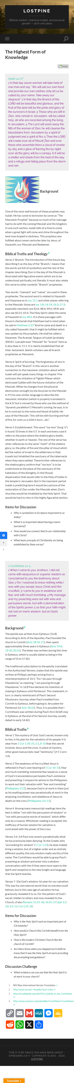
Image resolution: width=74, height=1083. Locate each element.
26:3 (55, 304)
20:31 (16, 650)
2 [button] (49, 252)
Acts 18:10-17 (35, 642)
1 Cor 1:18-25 (26, 743)
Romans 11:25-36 (33, 902)
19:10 (8, 650)
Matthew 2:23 (25, 325)
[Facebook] (3, 535)
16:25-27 (50, 902)
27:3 (62, 304)
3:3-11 (13, 906)
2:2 (37, 743)
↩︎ (56, 985)
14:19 (48, 304)
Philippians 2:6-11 (39, 800)
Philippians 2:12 (15, 788)
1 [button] (23, 78)
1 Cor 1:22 (41, 844)
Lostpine (37, 10)
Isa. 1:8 (39, 304)
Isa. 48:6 (27, 316)
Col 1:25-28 (26, 906)
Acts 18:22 (28, 707)
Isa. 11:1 (33, 300)
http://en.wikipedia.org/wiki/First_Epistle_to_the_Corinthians (42, 993)
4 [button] (28, 728)
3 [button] (24, 627)
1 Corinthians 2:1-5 (19, 566)
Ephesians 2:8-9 (19, 1055)
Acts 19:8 (56, 646)
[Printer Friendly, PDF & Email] (63, 66)
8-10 (43, 743)
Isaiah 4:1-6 (15, 78)
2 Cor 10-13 (52, 767)
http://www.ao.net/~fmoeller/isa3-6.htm (33, 989)
